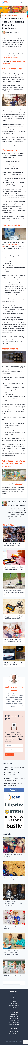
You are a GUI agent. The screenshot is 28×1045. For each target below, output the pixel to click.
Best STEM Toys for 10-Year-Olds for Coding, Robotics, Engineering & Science (13, 952)
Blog (14, 997)
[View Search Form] (22, 2)
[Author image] (4, 32)
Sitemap (14, 1001)
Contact (14, 999)
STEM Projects (5, 15)
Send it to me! (9, 754)
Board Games (14, 1014)
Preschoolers (13, 15)
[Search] (23, 983)
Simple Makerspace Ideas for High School (13, 855)
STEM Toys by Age (14, 1018)
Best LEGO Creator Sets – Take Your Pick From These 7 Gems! (14, 568)
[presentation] (14, 534)
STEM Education (14, 1016)
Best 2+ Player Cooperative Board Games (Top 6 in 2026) (13, 640)
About (14, 995)
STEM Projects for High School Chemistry (13, 977)
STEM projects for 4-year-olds (10, 57)
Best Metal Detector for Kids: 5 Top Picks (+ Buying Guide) (13, 617)
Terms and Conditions (14, 1005)
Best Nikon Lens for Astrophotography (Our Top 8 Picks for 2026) (13, 903)
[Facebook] (10, 1031)
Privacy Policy (14, 1003)
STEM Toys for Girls (14, 1022)
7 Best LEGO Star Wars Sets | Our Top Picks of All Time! (13, 544)
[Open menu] (25, 3)
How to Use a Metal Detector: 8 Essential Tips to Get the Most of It (14, 592)
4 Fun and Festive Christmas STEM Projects (13, 928)
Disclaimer (14, 1007)
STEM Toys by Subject (14, 1020)
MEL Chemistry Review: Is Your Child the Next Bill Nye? (14, 664)
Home (14, 993)
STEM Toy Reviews (14, 1024)
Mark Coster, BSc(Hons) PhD (13, 32)
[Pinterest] (18, 1031)
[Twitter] (13, 1031)
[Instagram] (15, 1031)
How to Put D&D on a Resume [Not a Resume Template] (13, 879)
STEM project (18, 484)
